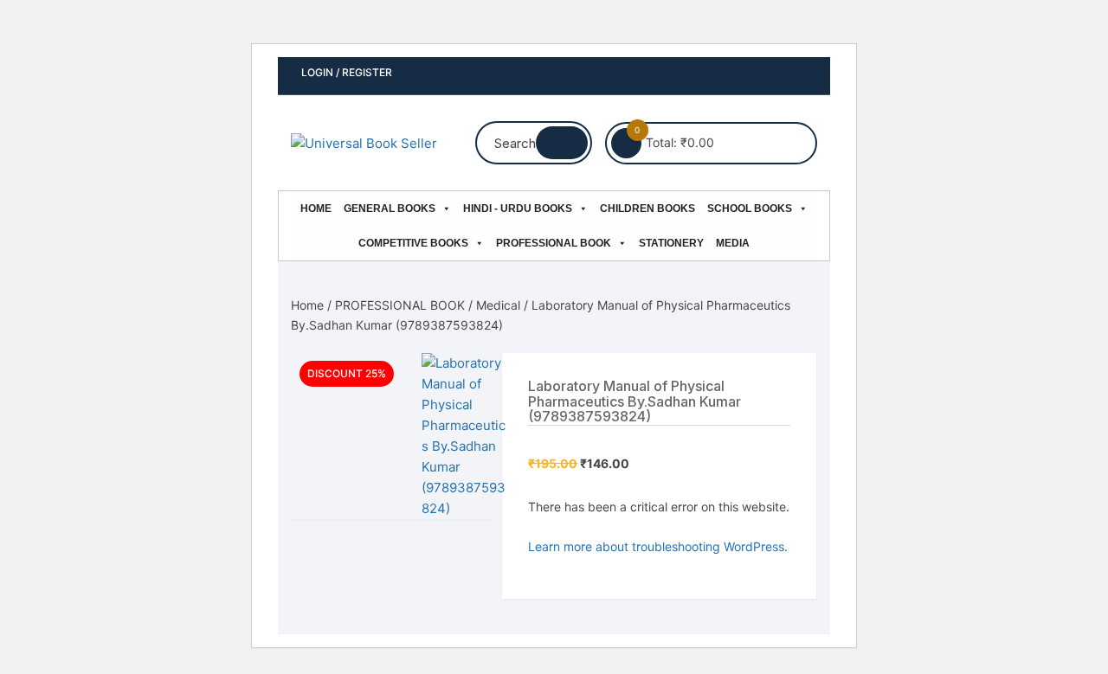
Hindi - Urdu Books (517, 208)
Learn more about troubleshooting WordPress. (658, 546)
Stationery (671, 243)
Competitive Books (413, 243)
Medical (498, 305)
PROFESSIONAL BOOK (553, 243)
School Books (749, 208)
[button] (460, 383)
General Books (389, 208)
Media (733, 243)
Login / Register (345, 72)
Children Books (647, 208)
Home (316, 208)
